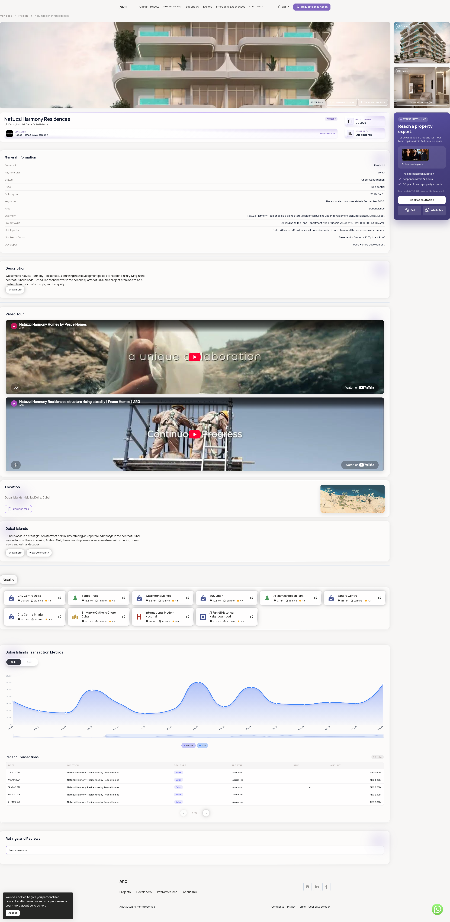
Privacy (291, 906)
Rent (30, 662)
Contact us (277, 906)
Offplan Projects (149, 6)
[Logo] (123, 7)
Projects (125, 892)
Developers (144, 892)
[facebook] (326, 887)
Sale (13, 662)
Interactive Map (172, 6)
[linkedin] (317, 887)
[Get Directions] (60, 598)
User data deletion (319, 906)
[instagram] (307, 887)
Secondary (192, 6)
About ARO (255, 6)
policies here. (38, 905)
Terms (302, 906)
